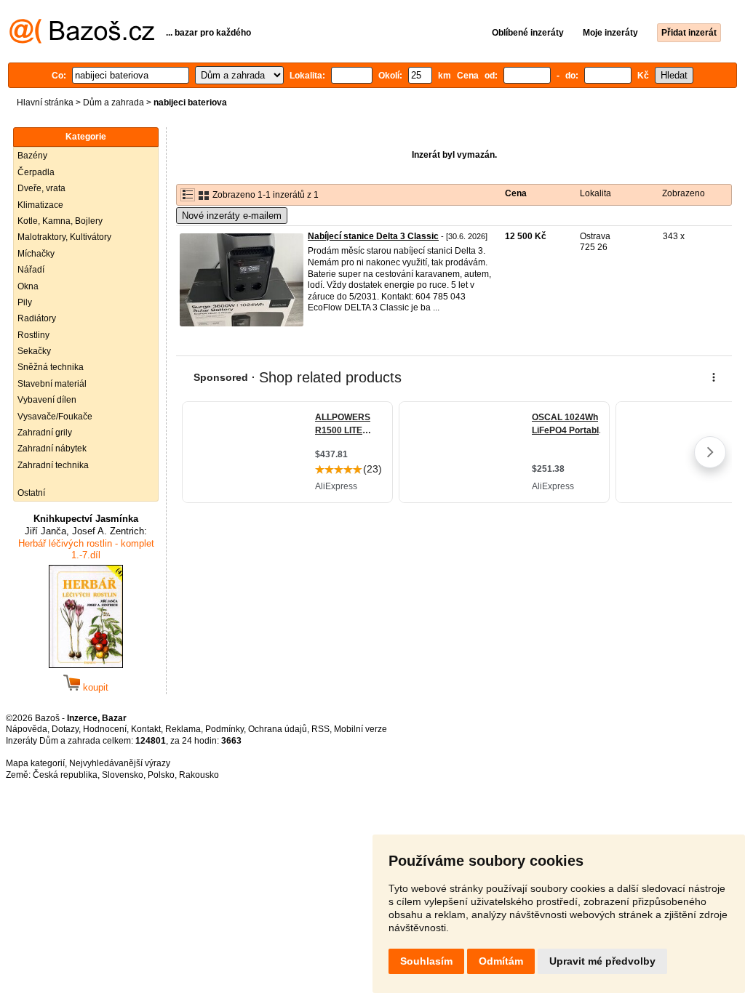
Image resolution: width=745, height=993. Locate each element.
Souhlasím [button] (426, 961)
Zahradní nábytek (52, 448)
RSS (320, 729)
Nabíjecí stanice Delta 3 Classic (373, 236)
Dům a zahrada (113, 102)
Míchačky (36, 254)
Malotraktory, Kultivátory (64, 237)
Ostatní (31, 493)
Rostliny (33, 335)
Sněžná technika (50, 367)
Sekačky (34, 351)
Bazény (32, 155)
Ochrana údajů (277, 729)
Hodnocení (105, 729)
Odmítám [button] (501, 961)
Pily (24, 302)
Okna (28, 286)
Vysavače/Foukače (54, 416)
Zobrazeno (683, 193)
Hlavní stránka (45, 102)
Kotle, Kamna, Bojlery (60, 221)
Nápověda (26, 729)
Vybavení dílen (46, 400)
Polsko (161, 775)
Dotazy (65, 729)
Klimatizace (40, 205)
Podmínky (224, 729)
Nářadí (30, 270)
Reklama (183, 729)
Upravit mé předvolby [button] (602, 961)
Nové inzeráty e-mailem (232, 215)
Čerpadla (36, 172)
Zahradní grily (44, 432)
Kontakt (146, 729)
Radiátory (36, 318)
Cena (516, 193)
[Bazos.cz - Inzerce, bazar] (81, 41)
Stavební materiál (52, 384)
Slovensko (122, 775)
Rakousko (199, 775)
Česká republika (65, 775)
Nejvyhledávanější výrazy (119, 763)
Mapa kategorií (35, 763)
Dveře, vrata (41, 188)
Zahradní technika (53, 465)
